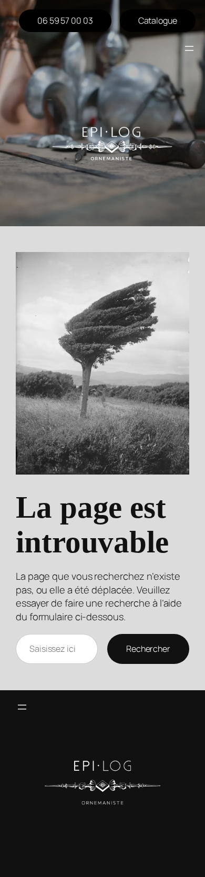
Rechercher (148, 648)
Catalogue (157, 20)
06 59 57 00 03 (65, 20)
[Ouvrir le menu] (189, 48)
